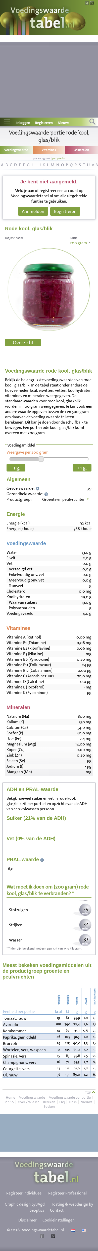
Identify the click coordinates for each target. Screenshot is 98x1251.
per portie (58, 158)
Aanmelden (33, 211)
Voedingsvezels (20, 613)
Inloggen (23, 122)
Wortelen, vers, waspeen (24, 1049)
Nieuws (63, 122)
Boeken (49, 1106)
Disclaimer (27, 1220)
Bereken (49, 1102)
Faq (62, 1102)
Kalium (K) (15, 722)
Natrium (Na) (18, 716)
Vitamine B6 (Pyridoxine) (28, 659)
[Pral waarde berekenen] (42, 859)
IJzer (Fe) (14, 738)
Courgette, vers (16, 1068)
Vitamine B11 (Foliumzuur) (29, 665)
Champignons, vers (19, 1062)
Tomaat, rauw (15, 1018)
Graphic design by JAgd (25, 1204)
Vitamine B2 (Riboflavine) (28, 648)
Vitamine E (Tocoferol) (25, 687)
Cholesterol (16, 591)
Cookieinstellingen (58, 1220)
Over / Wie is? (28, 1102)
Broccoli (10, 1043)
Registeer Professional (67, 1193)
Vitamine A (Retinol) (24, 637)
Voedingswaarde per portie (70, 1097)
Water (12, 552)
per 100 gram (41, 158)
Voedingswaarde (32, 1097)
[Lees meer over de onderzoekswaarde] (38, 488)
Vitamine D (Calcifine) (25, 681)
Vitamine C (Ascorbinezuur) (30, 676)
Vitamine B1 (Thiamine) (26, 642)
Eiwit (11, 558)
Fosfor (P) (15, 733)
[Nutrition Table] (83, 1230)
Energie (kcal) (18, 523)
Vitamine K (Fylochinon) (27, 692)
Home (10, 1097)
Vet (10, 563)
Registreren (44, 122)
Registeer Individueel (24, 1193)
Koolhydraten (18, 596)
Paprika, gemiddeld (19, 1037)
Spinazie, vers (14, 1056)
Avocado (10, 1024)
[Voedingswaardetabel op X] (52, 1236)
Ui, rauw (10, 1075)
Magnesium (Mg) (21, 744)
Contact (57, 1210)
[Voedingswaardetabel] (42, 18)
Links (73, 1102)
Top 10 (9, 1102)
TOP (88, 1092)
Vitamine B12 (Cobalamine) (30, 670)
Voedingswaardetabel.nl (43, 1230)
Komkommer (14, 1031)
